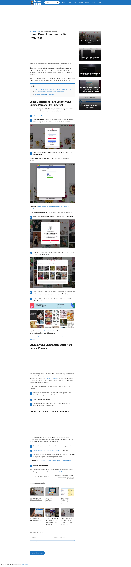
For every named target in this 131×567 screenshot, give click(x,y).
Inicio (64, 2)
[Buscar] (58, 2)
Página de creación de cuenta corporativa (47, 450)
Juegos (93, 2)
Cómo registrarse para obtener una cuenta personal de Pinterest (52, 89)
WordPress (24, 564)
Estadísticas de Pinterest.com (60, 472)
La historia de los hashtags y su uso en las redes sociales (54, 460)
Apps (69, 2)
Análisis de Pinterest (51, 378)
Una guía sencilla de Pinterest (44, 331)
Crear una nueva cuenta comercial (44, 94)
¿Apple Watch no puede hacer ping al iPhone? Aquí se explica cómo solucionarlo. (64, 477)
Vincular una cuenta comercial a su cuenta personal (49, 91)
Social (99, 2)
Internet (80, 2)
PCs (75, 2)
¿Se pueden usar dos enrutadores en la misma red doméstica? (40, 477)
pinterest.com (38, 115)
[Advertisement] (65, 17)
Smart (87, 2)
